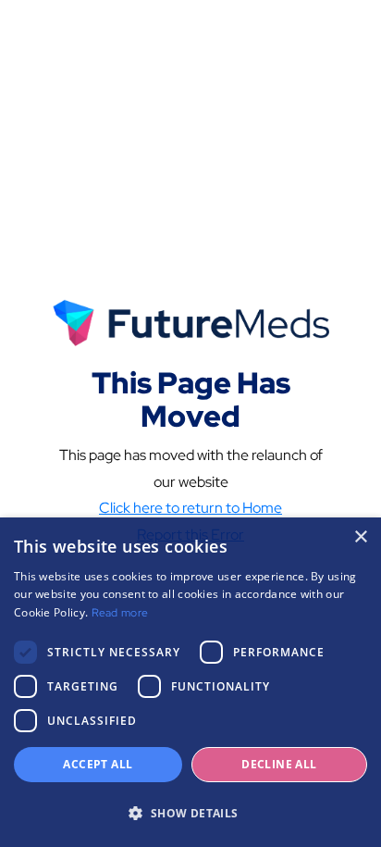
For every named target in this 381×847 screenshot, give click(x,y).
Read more (120, 612)
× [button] (360, 537)
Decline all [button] (278, 764)
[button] (190, 814)
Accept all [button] (97, 764)
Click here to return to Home (190, 507)
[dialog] (190, 682)
